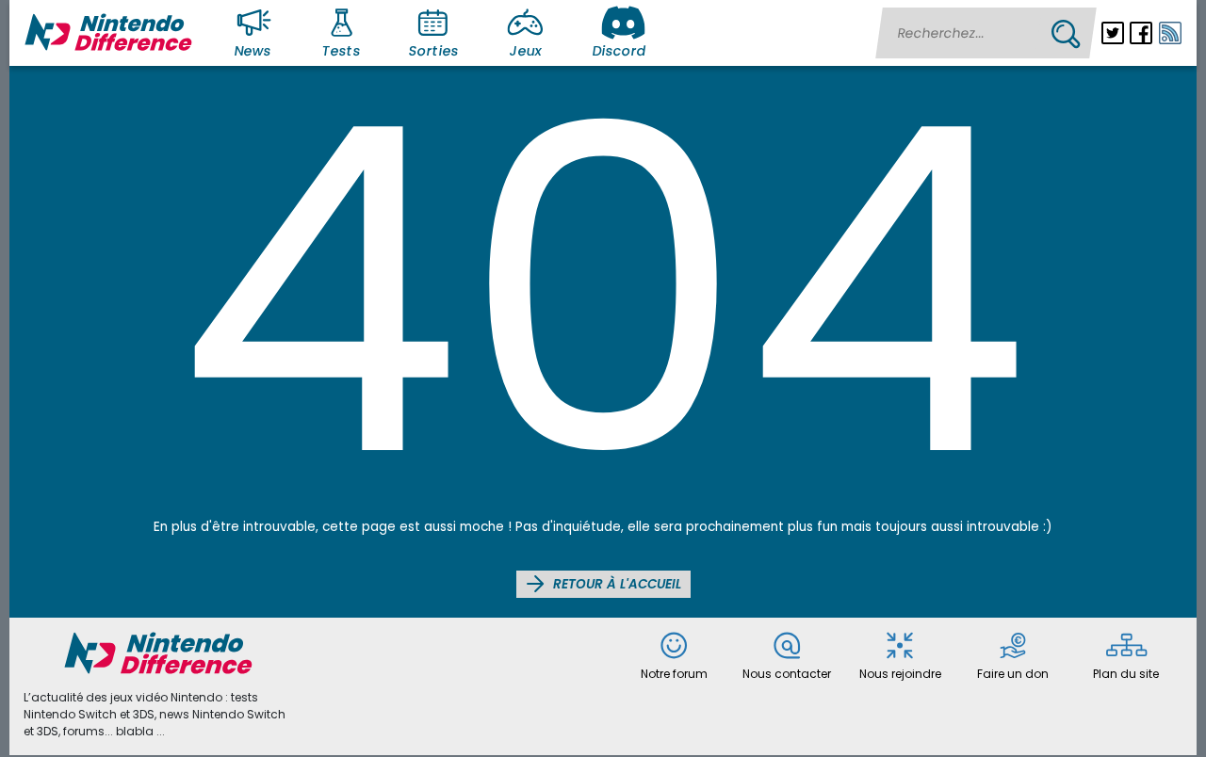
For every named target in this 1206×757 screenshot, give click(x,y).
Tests (342, 50)
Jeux (525, 50)
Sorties (433, 50)
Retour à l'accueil (615, 584)
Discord (619, 50)
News (253, 50)
